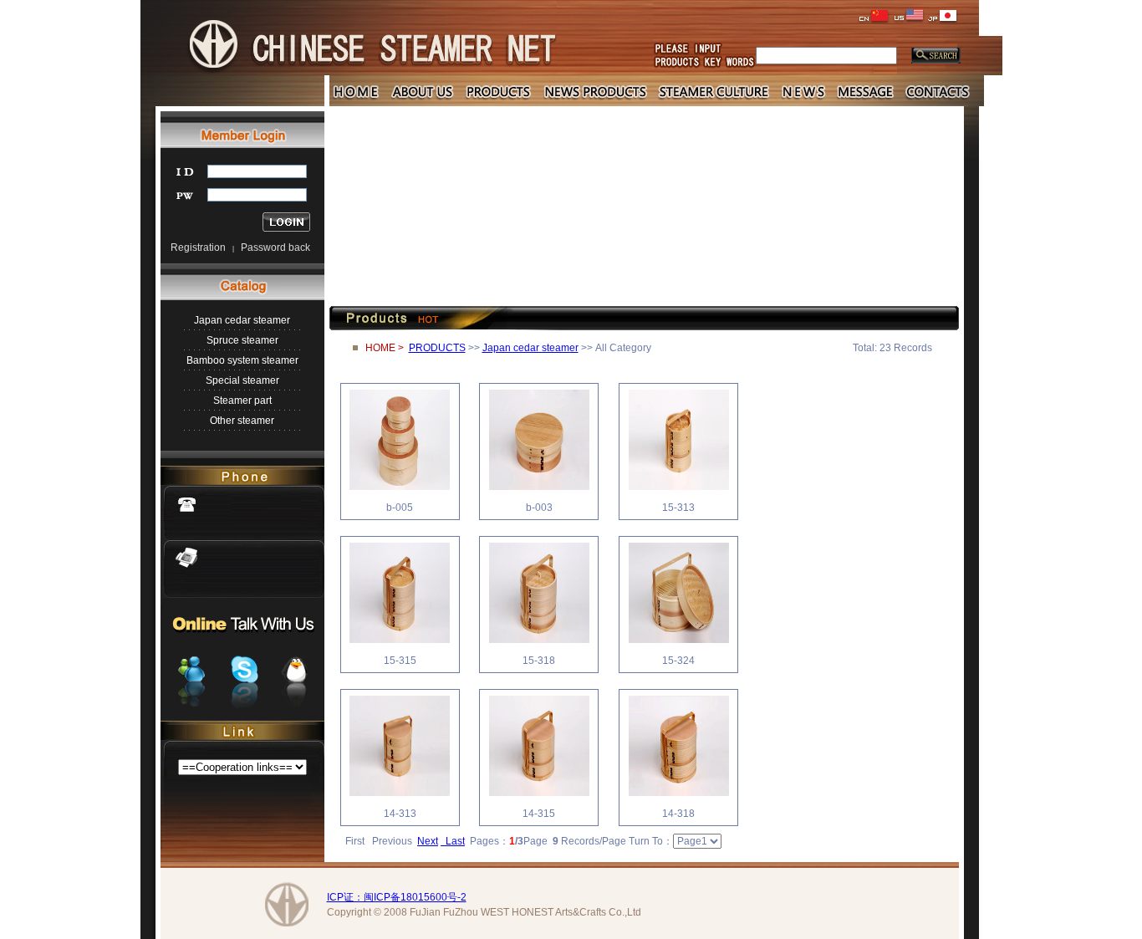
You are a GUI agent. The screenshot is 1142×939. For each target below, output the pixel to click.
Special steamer (242, 380)
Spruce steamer (242, 340)
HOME (380, 348)
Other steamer (242, 420)
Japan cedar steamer (242, 320)
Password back (275, 247)
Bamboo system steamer (242, 360)
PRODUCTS (437, 348)
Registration (198, 247)
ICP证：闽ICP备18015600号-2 (396, 897)
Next (427, 841)
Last (453, 841)
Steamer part (242, 400)
